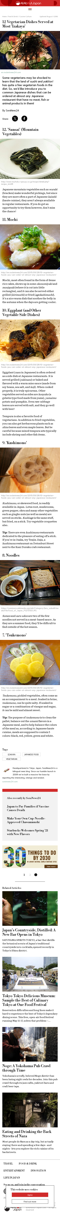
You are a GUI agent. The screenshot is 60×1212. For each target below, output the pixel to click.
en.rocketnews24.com (11, 72)
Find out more (30, 1201)
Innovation (38, 1170)
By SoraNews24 (10, 110)
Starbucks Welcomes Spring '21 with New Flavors (27, 832)
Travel (8, 1163)
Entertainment (14, 1170)
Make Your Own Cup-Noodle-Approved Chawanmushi (26, 820)
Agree (30, 1194)
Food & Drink (28, 1163)
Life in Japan (11, 1177)
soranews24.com (10, 781)
